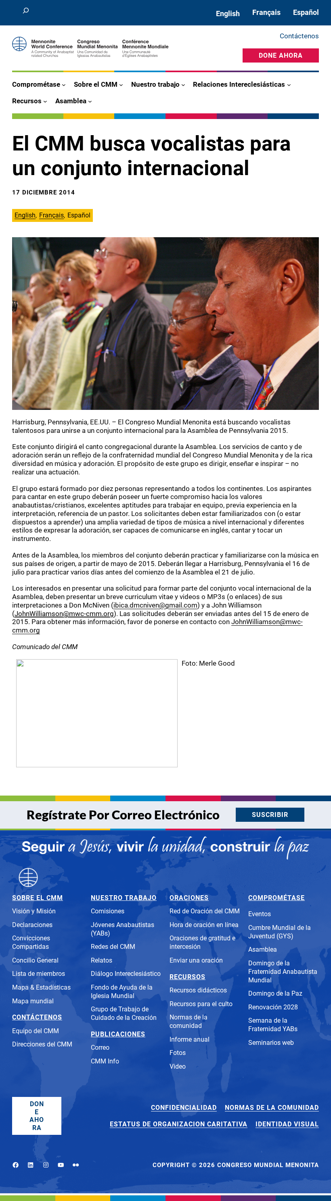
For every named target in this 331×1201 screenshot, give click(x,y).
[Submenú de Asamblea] (90, 101)
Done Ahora (281, 55)
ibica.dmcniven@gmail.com (155, 605)
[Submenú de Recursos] (45, 101)
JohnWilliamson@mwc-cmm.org (64, 614)
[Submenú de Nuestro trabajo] (183, 85)
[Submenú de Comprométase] (64, 85)
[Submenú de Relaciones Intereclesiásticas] (289, 85)
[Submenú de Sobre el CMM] (121, 85)
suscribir (270, 815)
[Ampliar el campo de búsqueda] (25, 12)
